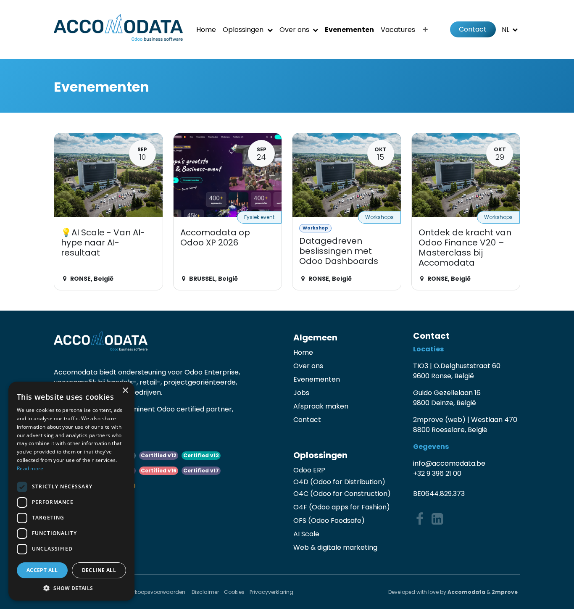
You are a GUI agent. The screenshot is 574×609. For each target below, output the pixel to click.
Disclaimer (205, 592)
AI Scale (306, 534)
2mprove (505, 592)
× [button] (125, 391)
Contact (473, 29)
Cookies (234, 592)
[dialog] (71, 491)
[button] (71, 588)
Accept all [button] (42, 570)
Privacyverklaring (271, 592)
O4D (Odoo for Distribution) (339, 482)
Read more (30, 468)
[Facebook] (419, 519)
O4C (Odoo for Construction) (342, 493)
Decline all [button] (99, 570)
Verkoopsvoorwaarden (157, 592)
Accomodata (466, 592)
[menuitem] (206, 29)
